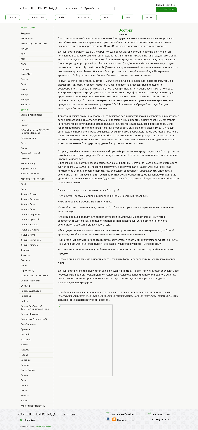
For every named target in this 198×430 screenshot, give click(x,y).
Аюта (23, 64)
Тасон (24, 380)
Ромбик (24, 344)
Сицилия (25, 365)
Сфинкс (24, 375)
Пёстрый (25, 334)
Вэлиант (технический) (32, 115)
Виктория (25, 99)
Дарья (24, 148)
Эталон (24, 401)
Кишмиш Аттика (29, 194)
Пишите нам (166, 9)
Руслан (24, 355)
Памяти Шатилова (30, 314)
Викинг (24, 89)
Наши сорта (37, 17)
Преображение (28, 324)
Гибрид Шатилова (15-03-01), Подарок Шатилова (35, 131)
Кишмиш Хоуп (28, 235)
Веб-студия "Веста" (44, 427)
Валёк (24, 84)
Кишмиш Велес (28, 204)
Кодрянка (25, 250)
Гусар (23, 143)
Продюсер (26, 329)
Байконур (25, 69)
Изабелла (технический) (33, 179)
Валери (24, 79)
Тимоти (24, 385)
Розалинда (26, 339)
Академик (25, 33)
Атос (23, 59)
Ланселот (25, 260)
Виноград (123, 34)
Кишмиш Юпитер (29, 245)
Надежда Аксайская (31, 291)
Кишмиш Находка (29, 224)
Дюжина (25, 158)
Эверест (25, 395)
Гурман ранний (28, 138)
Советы (107, 17)
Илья (23, 184)
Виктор (24, 94)
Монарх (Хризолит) (30, 281)
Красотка (25, 255)
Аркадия (25, 48)
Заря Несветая (28, 169)
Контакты (83, 17)
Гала (23, 120)
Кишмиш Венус (28, 209)
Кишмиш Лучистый (30, 219)
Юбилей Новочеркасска (33, 406)
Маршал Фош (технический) (34, 275)
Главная (12, 17)
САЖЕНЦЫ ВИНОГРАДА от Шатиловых (48, 414)
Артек (23, 54)
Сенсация (26, 360)
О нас (128, 17)
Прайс (61, 17)
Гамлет (24, 125)
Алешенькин (27, 38)
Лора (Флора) (27, 270)
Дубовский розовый (30, 153)
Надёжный (26, 296)
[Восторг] (110, 28)
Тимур (24, 390)
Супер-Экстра (28, 370)
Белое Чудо (26, 74)
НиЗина (24, 301)
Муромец (25, 286)
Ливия (24, 265)
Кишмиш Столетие (30, 230)
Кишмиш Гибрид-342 (31, 214)
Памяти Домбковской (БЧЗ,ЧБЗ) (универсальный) (35, 307)
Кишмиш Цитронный (31, 240)
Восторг (25, 110)
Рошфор (25, 350)
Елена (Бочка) (28, 163)
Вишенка (25, 105)
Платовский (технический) (34, 319)
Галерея (149, 17)
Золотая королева (30, 174)
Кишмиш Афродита (30, 199)
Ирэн (23, 189)
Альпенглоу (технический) (34, 43)
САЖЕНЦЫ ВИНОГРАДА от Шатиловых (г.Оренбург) (59, 8)
